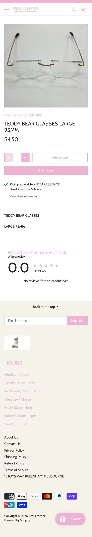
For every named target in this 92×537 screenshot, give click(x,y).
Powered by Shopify (17, 520)
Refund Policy (14, 463)
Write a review (16, 256)
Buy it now (46, 170)
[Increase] (25, 157)
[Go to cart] (83, 9)
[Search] (73, 9)
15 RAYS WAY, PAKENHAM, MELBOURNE (34, 476)
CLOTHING (34, 115)
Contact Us (12, 444)
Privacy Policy (14, 450)
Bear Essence (14, 115)
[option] (46, 65)
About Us (11, 437)
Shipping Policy (15, 457)
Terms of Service (16, 470)
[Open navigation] (6, 9)
